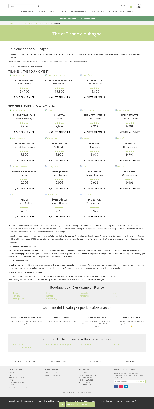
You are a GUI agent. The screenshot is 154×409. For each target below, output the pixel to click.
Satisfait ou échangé (18, 387)
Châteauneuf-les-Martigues (59, 344)
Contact (12, 373)
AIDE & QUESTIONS (16, 382)
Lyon (48, 293)
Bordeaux (84, 295)
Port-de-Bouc (85, 344)
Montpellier (18, 298)
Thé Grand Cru (85, 373)
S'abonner (27, 11)
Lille (114, 293)
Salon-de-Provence (22, 347)
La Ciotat (116, 344)
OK (62, 404)
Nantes (49, 295)
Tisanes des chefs (52, 373)
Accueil (13, 23)
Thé (52, 11)
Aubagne (56, 23)
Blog (10, 380)
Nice (114, 295)
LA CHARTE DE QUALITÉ (53, 375)
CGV (10, 375)
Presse (11, 385)
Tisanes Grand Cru (87, 375)
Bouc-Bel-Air (19, 344)
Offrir (41, 11)
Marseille (83, 293)
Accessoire (97, 11)
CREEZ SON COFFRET (87, 385)
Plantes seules (85, 377)
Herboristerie (79, 11)
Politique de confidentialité (80, 404)
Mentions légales (16, 377)
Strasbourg (51, 298)
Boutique (22, 23)
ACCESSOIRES (84, 382)
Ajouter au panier (24, 97)
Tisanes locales (86, 380)
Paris (15, 293)
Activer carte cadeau (121, 11)
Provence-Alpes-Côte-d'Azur (39, 23)
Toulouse (17, 295)
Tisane (62, 11)
